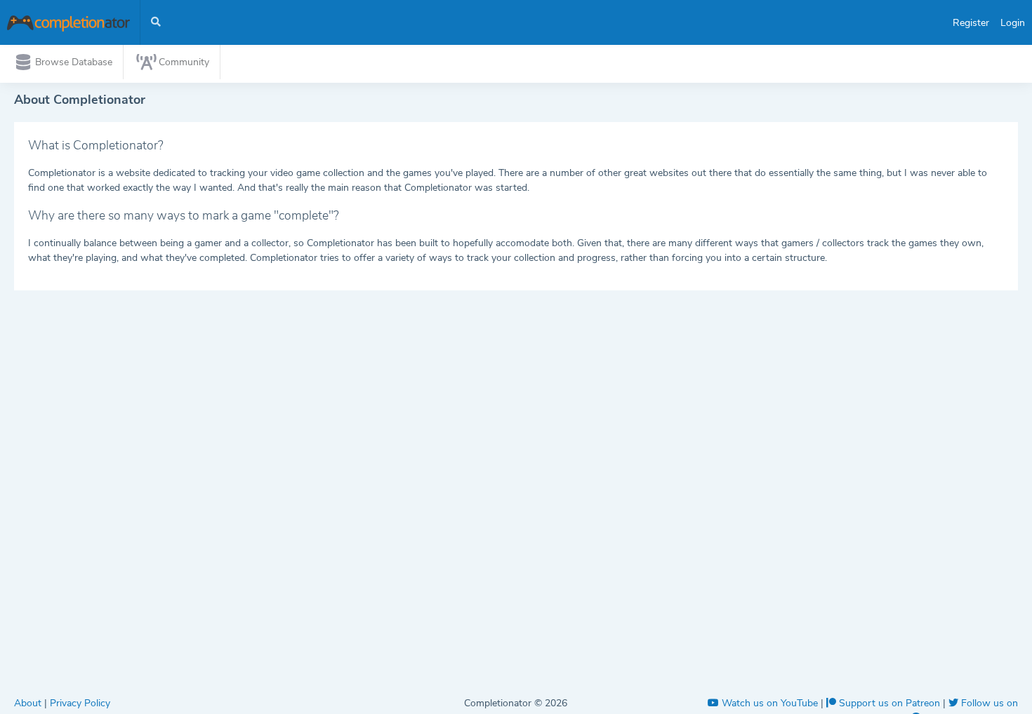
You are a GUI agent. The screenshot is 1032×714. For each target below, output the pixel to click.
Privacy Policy (80, 703)
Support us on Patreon (889, 703)
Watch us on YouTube (770, 703)
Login (1012, 22)
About (29, 703)
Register (971, 22)
